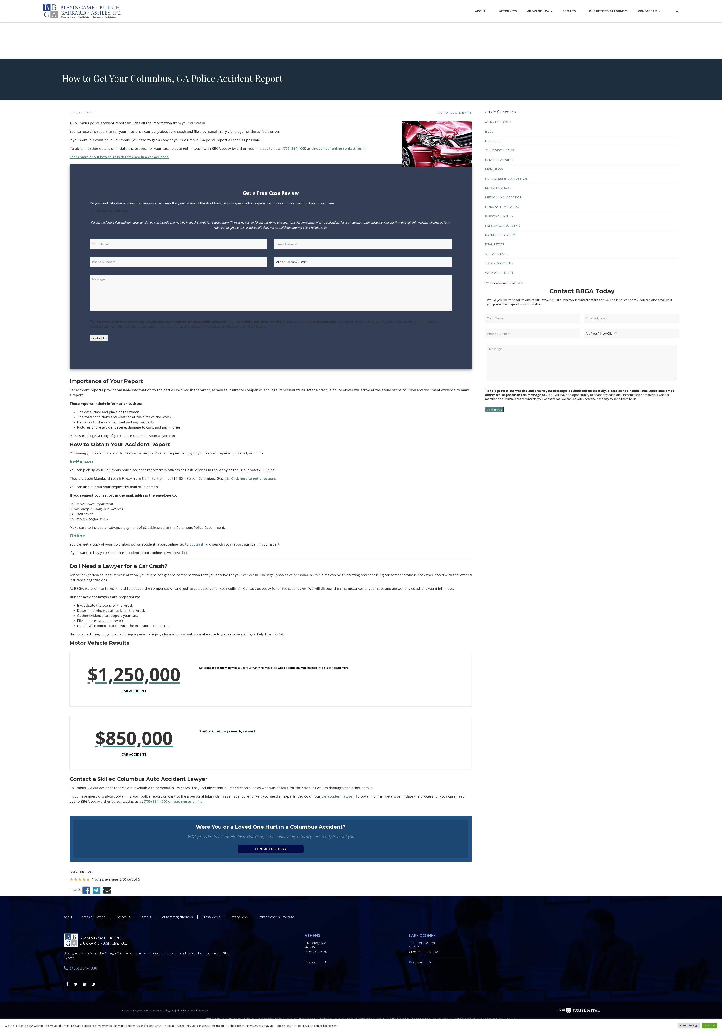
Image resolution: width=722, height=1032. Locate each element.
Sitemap (203, 1010)
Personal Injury (499, 216)
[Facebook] (86, 890)
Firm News (494, 169)
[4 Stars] (84, 879)
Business (492, 141)
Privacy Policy (239, 917)
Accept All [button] (709, 1025)
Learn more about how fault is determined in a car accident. (119, 157)
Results (569, 11)
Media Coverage (498, 188)
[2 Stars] (75, 879)
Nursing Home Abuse (503, 207)
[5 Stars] (88, 879)
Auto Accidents (455, 112)
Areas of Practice (93, 917)
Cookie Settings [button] (689, 1025)
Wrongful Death (499, 272)
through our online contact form (338, 148)
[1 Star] (71, 879)
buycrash (197, 544)
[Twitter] (96, 890)
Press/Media (211, 917)
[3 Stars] (80, 879)
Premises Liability (500, 235)
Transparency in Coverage (276, 917)
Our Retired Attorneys (608, 11)
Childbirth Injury (500, 150)
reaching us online (188, 801)
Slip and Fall (496, 254)
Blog (489, 131)
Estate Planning (499, 160)
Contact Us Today (270, 849)
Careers (145, 917)
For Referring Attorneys (506, 178)
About (480, 11)
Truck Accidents (499, 263)
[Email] (107, 890)
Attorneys (508, 11)
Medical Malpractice (503, 197)
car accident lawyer (338, 796)
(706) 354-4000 (294, 148)
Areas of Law (538, 11)
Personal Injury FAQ (502, 225)
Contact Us (647, 11)
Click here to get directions (253, 478)
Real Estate (494, 244)
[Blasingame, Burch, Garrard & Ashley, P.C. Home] (121, 11)
